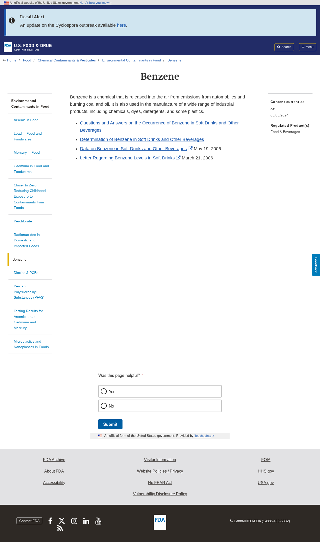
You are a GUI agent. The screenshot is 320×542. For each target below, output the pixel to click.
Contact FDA (29, 521)
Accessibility (54, 483)
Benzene (19, 259)
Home (11, 60)
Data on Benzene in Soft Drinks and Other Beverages (133, 148)
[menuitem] (290, 110)
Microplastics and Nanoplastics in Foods (31, 344)
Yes (112, 391)
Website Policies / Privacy (160, 471)
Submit (110, 424)
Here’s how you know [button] (95, 2)
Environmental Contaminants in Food (131, 60)
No (111, 406)
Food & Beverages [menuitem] (285, 132)
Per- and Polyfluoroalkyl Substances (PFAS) (29, 291)
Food (27, 60)
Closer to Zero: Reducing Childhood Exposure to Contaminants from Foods (30, 196)
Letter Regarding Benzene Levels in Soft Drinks (127, 157)
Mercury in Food (27, 152)
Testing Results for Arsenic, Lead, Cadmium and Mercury (28, 319)
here (121, 25)
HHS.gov (266, 471)
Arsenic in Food (26, 120)
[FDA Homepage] (28, 47)
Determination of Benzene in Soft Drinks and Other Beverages (142, 139)
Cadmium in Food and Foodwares (31, 169)
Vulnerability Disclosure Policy (160, 494)
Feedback (316, 265)
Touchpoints (202, 436)
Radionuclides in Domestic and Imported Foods (27, 240)
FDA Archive (54, 460)
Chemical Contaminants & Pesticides (67, 60)
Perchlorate (23, 221)
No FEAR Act (160, 483)
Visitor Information (160, 460)
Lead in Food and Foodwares (28, 136)
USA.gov (266, 483)
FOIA (265, 460)
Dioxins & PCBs (26, 273)
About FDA (54, 471)
